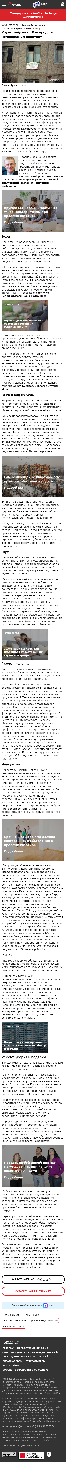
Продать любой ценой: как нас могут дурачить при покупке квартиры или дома (30, 1167)
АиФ (24, 85)
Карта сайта (10, 1365)
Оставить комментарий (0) (33, 1291)
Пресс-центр (10, 1356)
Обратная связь (12, 1361)
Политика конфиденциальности (20, 1445)
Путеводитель (35, 1361)
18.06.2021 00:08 (10, 25)
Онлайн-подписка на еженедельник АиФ (30, 1352)
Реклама (8, 1348)
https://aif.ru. (44, 1440)
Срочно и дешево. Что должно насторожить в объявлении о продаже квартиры (29, 841)
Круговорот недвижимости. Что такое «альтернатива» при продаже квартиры (30, 212)
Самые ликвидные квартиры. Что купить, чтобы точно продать (32, 479)
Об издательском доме (32, 1348)
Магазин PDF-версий (34, 1356)
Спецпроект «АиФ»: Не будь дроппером (33, 14)
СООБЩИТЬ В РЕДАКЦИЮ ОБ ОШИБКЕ (25, 1369)
